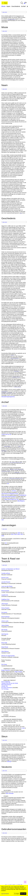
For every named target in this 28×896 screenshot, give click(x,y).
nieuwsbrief (4, 391)
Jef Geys (14, 490)
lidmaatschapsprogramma (8, 396)
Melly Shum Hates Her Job (11, 499)
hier (21, 213)
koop (19, 446)
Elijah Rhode (4, 647)
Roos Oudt (4, 642)
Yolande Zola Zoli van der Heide (9, 683)
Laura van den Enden (6, 586)
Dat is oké (23, 893)
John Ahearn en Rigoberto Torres (9, 493)
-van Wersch (16, 569)
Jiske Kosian (4, 603)
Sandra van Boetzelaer (7, 569)
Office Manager (9, 793)
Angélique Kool (5, 599)
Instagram (3, 392)
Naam (8, 6)
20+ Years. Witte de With (16, 461)
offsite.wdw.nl (17, 386)
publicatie (17, 472)
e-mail (23, 728)
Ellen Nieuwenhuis (6, 684)
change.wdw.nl (11, 19)
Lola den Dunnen (5, 582)
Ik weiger (16, 893)
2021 (21, 534)
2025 (19, 532)
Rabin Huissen (18, 671)
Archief (23, 6)
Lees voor (4, 12)
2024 (12, 534)
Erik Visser (4, 664)
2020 (2, 535)
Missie (3, 6)
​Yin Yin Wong (4, 689)
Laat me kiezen (5, 893)
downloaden (7, 446)
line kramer (4, 612)
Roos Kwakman (5, 616)
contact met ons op (6, 434)
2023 (15, 534)
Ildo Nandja (4, 629)
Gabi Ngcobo (4, 634)
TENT (12, 354)
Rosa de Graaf (5, 590)
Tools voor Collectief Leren (16, 477)
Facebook (9, 392)
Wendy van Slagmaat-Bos (8, 655)
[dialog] (14, 890)
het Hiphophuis (15, 357)
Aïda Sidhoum (5, 651)
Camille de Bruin (5, 573)
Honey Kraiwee (5, 608)
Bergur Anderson (5, 670)
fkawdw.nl (16, 370)
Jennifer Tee (4, 686)
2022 (18, 534)
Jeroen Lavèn (4, 621)
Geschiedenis (15, 6)
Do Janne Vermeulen (6, 687)
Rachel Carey (4, 577)
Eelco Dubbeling (5, 681)
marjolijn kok (4, 595)
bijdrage (9, 761)
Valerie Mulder (5, 625)
